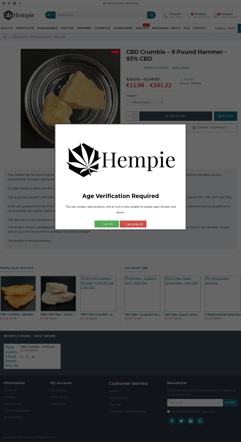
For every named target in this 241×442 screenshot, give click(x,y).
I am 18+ (107, 224)
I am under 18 (134, 224)
